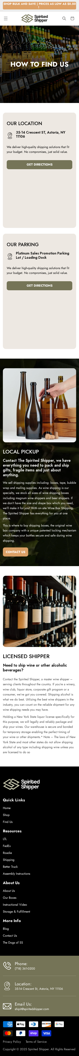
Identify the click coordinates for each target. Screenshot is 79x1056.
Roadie (7, 853)
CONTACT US (15, 552)
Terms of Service (36, 1041)
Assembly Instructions (16, 873)
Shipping (8, 860)
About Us (9, 891)
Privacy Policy (12, 1041)
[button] (6, 18)
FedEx (7, 846)
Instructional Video (15, 904)
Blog (6, 928)
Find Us (7, 822)
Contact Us (10, 935)
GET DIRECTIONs (40, 164)
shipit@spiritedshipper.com (32, 1009)
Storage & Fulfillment (16, 911)
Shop (6, 815)
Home (7, 808)
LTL (5, 839)
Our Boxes (9, 897)
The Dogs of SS (13, 942)
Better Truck (10, 866)
